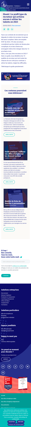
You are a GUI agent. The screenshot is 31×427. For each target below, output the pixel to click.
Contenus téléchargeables (8, 341)
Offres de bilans (5, 301)
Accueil (3, 395)
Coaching (3, 315)
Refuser (20, 421)
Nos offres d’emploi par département (10, 401)
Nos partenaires (5, 404)
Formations (4, 304)
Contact (5, 359)
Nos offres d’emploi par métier (8, 398)
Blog (2, 339)
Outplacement (5, 302)
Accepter (12, 421)
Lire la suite (9, 134)
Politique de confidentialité (15, 424)
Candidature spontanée (7, 330)
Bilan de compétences (7, 313)
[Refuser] (30, 409)
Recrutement (16, 25)
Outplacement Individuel (7, 317)
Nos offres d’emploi (6, 329)
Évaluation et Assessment (8, 297)
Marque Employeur (6, 295)
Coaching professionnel (7, 299)
